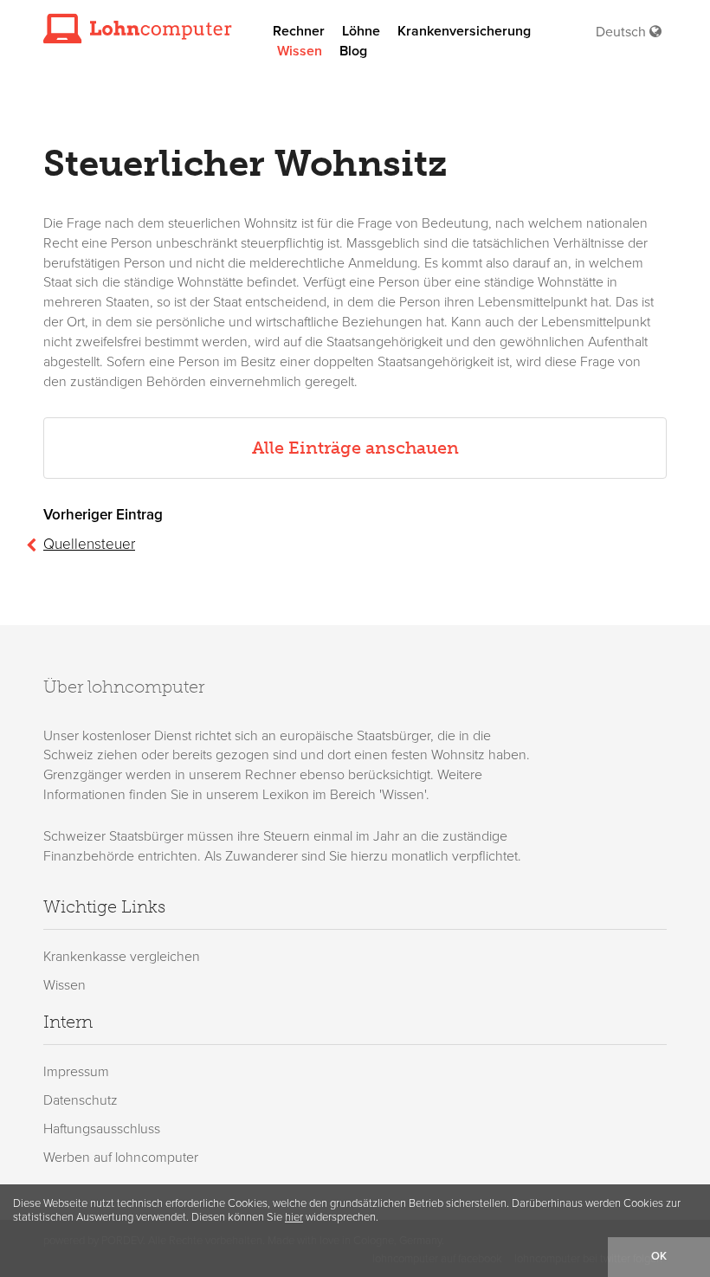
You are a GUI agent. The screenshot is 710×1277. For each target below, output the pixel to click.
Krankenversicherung (464, 31)
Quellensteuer (89, 544)
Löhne (361, 31)
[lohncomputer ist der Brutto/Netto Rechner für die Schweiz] (137, 27)
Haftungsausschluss (101, 1129)
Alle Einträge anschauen (355, 447)
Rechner (299, 31)
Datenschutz (80, 1100)
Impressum (76, 1071)
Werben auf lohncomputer (120, 1157)
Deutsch (622, 32)
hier (294, 1217)
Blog (353, 51)
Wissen (299, 51)
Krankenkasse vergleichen (121, 956)
